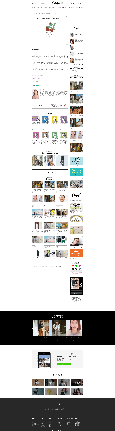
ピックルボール (60, 421)
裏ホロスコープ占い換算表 (36, 78)
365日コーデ (33, 426)
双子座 (56, 266)
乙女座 (63, 266)
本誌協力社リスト (77, 422)
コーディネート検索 (50, 172)
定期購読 (73, 292)
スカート (33, 422)
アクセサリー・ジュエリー (35, 424)
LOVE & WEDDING (52, 7)
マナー (41, 424)
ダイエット (50, 426)
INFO (63, 7)
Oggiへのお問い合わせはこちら (76, 304)
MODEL (66, 7)
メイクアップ (51, 422)
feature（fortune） (74, 71)
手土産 (59, 423)
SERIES (76, 7)
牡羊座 (39, 266)
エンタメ (59, 422)
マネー (41, 422)
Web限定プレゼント (77, 423)
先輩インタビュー (43, 421)
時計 (32, 425)
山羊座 (50, 266)
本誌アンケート (77, 424)
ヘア (49, 423)
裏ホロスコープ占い (41, 13)
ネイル (50, 424)
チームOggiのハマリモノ (61, 425)
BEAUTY (41, 7)
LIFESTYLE (46, 7)
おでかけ (59, 424)
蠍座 (33, 266)
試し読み (79, 292)
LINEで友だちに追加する (64, 364)
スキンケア (50, 421)
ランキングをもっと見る (50, 168)
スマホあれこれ (42, 423)
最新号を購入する (76, 290)
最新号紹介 (76, 421)
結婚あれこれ (68, 422)
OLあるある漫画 (43, 426)
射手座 (46, 266)
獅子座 (53, 266)
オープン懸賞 (77, 425)
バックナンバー (76, 293)
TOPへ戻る (41, 105)
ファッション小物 (34, 423)
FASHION (33, 7)
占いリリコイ (56, 95)
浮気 (67, 424)
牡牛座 (43, 266)
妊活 (67, 423)
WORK (37, 7)
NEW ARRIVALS (71, 7)
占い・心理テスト (36, 13)
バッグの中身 (42, 425)
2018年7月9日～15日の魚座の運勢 (37, 75)
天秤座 (60, 266)
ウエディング (68, 421)
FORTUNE (59, 7)
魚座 (44, 13)
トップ (32, 13)
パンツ (33, 421)
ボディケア (50, 425)
